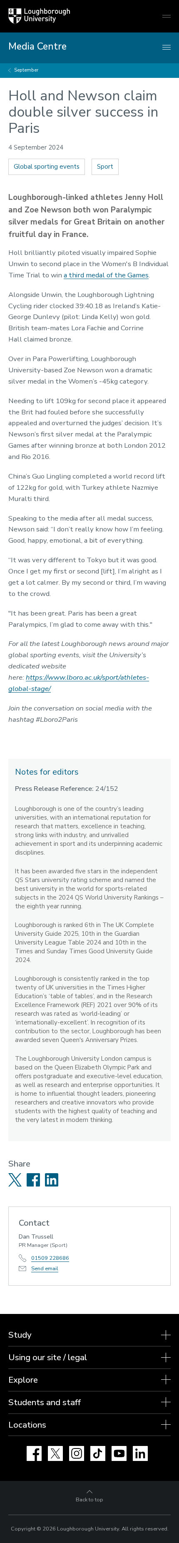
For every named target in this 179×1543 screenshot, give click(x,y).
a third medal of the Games (106, 275)
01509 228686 (50, 1258)
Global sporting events (47, 166)
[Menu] (166, 48)
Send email (44, 1268)
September (26, 70)
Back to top (89, 1499)
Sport (105, 166)
